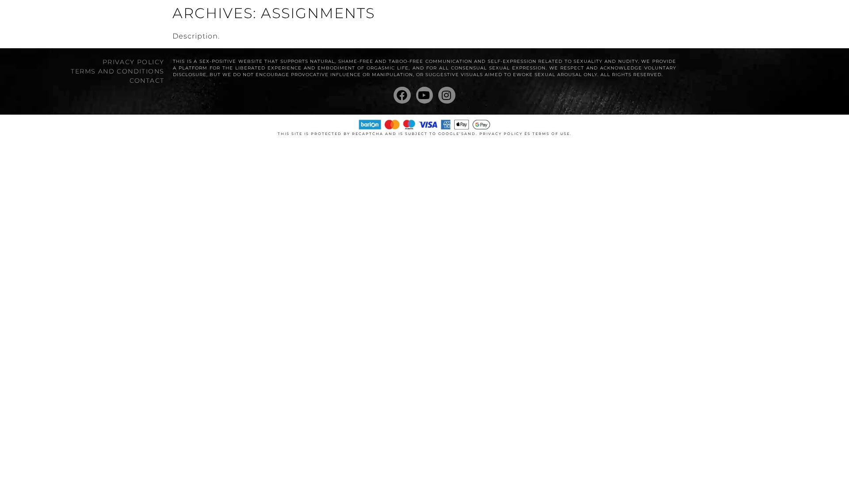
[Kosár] (734, 18)
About (461, 18)
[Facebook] (402, 95)
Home (386, 18)
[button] (752, 18)
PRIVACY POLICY (133, 62)
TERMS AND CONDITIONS (117, 71)
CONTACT (147, 81)
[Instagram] (446, 95)
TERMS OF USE (551, 133)
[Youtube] (424, 95)
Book (422, 18)
